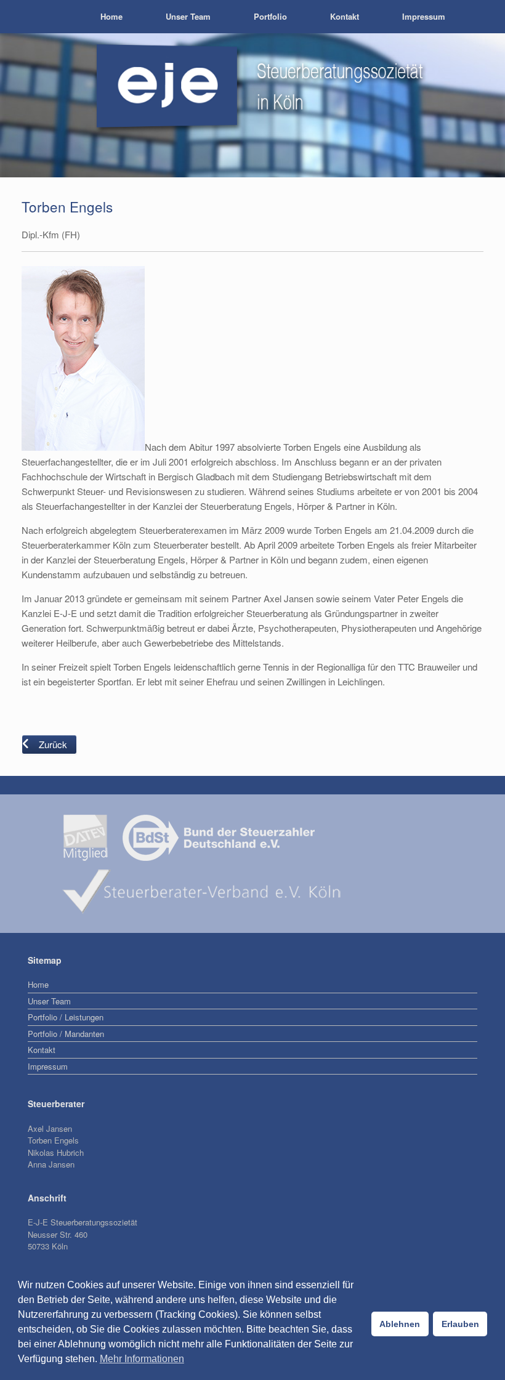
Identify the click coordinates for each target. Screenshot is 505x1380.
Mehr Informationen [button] (142, 1359)
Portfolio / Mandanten (66, 1033)
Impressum (423, 16)
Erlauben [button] (460, 1324)
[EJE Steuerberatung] (21, 16)
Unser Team (188, 16)
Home (111, 16)
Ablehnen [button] (399, 1324)
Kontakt (344, 16)
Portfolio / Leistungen (65, 1017)
